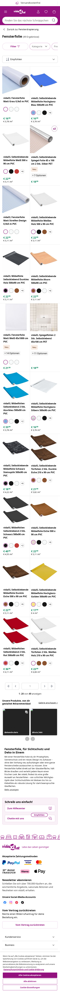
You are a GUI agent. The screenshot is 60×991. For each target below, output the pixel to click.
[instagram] (10, 902)
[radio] (5, 109)
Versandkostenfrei (30, 2)
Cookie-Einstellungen (30, 987)
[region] (30, 971)
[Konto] (38, 11)
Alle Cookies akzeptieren (30, 975)
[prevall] (8, 686)
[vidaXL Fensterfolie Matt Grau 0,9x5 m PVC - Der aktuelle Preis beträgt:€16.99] (16, 80)
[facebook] (4, 902)
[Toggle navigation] (5, 11)
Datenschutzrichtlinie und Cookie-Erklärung (23, 969)
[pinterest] (16, 902)
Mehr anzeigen (11, 789)
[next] (44, 686)
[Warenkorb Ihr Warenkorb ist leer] (54, 11)
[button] (16, 722)
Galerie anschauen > (48, 702)
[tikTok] (22, 902)
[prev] (15, 686)
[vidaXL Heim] (20, 12)
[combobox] (30, 20)
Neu (34, 169)
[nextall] (51, 686)
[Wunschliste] (46, 11)
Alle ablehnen (30, 981)
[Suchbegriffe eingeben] (53, 20)
